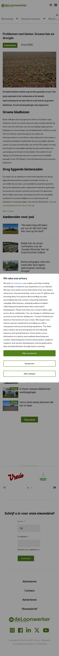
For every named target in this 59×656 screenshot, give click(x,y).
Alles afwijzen (29, 374)
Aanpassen (29, 363)
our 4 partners (16, 283)
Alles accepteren (29, 353)
